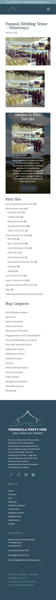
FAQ (10, 498)
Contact (11, 524)
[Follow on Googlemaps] (33, 475)
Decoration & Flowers (17, 331)
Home (11, 491)
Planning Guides (14, 372)
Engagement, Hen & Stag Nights (23, 335)
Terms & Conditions (17, 574)
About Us (10, 317)
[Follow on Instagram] (18, 475)
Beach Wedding (14, 321)
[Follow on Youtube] (26, 475)
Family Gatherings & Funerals (21, 340)
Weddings (11, 390)
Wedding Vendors (16, 513)
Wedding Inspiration (16, 381)
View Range (28, 188)
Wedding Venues (15, 386)
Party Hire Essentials (16, 367)
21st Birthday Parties (16, 312)
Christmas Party (14, 326)
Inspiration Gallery (15, 349)
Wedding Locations (16, 505)
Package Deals (14, 516)
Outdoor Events (14, 358)
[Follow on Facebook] (11, 475)
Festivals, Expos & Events (19, 344)
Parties (9, 363)
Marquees (12, 502)
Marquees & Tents (15, 354)
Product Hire (13, 509)
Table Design (12, 377)
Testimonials (13, 520)
